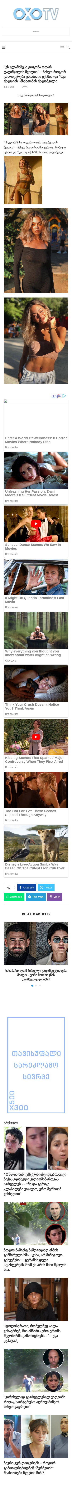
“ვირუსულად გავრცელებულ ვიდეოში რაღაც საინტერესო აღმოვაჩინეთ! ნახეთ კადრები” (34, 1402)
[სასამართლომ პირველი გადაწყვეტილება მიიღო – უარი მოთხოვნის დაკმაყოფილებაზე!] (36, 943)
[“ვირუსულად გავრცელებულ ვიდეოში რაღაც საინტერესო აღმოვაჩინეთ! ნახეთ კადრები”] (36, 1370)
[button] (7, 954)
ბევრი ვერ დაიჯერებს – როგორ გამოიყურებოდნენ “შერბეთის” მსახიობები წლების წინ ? (29, 1468)
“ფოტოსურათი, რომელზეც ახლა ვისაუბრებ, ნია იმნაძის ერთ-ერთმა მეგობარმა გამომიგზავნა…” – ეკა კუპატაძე (32, 1333)
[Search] (68, 47)
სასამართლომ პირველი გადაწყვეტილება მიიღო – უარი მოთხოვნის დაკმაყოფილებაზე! (36, 974)
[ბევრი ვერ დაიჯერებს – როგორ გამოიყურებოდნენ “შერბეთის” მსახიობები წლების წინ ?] (36, 1436)
